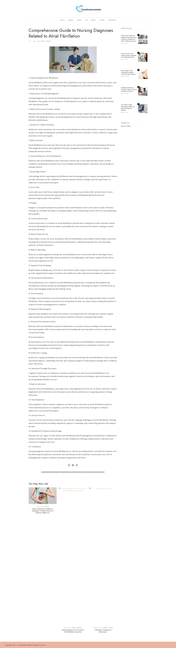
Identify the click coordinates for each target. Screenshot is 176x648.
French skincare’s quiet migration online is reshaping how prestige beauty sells (128, 55)
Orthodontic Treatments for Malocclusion (103, 631)
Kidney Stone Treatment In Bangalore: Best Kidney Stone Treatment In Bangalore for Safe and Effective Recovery (129, 38)
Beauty (93, 20)
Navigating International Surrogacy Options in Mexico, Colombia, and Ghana (129, 89)
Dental (79, 20)
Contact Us (125, 123)
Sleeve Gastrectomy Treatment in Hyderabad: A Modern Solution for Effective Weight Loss (43, 511)
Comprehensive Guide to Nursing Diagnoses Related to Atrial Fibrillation (73, 472)
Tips (86, 20)
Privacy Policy (126, 126)
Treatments (112, 20)
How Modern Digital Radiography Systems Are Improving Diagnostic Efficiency (128, 107)
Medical (70, 20)
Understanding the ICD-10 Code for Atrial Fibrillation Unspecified (73, 631)
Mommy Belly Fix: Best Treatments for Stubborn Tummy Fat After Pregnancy (128, 72)
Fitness (102, 20)
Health (62, 20)
